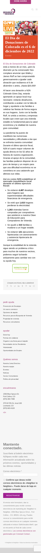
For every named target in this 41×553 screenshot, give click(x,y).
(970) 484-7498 (9, 399)
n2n (4, 412)
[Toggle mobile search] (32, 9)
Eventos (8, 56)
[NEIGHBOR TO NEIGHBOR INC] (20, 436)
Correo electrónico (12, 471)
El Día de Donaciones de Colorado (19, 64)
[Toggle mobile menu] (37, 9)
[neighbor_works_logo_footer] (11, 418)
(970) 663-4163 (9, 408)
